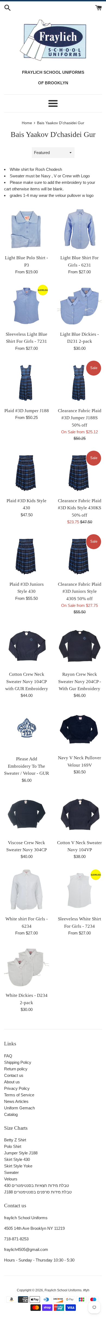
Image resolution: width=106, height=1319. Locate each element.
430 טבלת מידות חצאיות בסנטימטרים (36, 1185)
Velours (10, 1179)
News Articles (16, 1101)
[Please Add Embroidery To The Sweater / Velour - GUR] (26, 730)
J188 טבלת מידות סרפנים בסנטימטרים (38, 1192)
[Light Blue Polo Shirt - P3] (26, 229)
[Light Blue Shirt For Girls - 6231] (79, 229)
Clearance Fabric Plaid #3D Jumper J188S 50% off (79, 418)
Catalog (11, 1114)
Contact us (13, 1075)
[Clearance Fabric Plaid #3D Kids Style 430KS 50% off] (79, 472)
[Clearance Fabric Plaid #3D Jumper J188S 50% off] (79, 382)
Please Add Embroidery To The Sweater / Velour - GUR (26, 766)
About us (12, 1082)
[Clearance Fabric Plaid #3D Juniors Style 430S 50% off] (79, 555)
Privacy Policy (17, 1088)
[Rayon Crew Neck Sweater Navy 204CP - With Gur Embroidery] (79, 645)
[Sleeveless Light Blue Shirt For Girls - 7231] (26, 305)
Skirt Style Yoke (18, 1166)
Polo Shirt (12, 1146)
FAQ (8, 1056)
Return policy (15, 1069)
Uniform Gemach (19, 1108)
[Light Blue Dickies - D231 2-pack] (79, 305)
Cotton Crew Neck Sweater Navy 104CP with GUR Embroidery (26, 681)
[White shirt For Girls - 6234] (26, 890)
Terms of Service (19, 1095)
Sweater (11, 1172)
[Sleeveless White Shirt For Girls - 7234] (79, 890)
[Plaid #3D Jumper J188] (26, 382)
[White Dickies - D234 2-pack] (26, 967)
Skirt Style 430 (17, 1159)
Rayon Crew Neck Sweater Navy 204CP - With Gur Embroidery (79, 681)
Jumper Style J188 (21, 1153)
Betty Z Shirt (15, 1140)
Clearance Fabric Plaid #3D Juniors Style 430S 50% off (79, 591)
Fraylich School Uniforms (63, 1290)
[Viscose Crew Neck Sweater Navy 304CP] (26, 814)
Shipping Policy (17, 1062)
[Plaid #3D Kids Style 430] (26, 472)
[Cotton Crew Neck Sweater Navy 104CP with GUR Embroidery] (26, 645)
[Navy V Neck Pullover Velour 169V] (79, 729)
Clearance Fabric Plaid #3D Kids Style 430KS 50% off (79, 508)
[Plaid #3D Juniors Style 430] (26, 555)
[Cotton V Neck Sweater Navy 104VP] (79, 814)
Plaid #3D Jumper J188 (26, 410)
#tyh (86, 1290)
